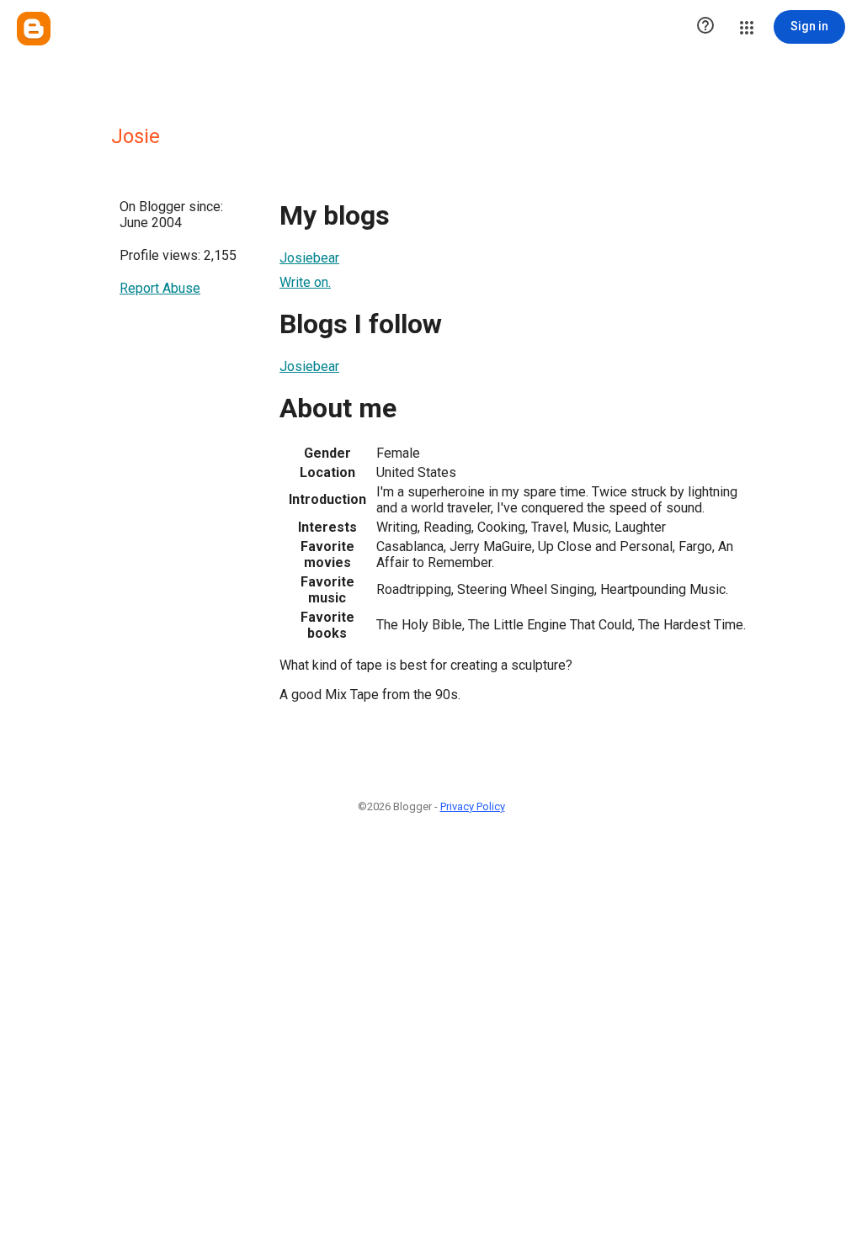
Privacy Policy (472, 806)
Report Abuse (160, 288)
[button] (705, 27)
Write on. (305, 282)
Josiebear (309, 258)
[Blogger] (34, 28)
